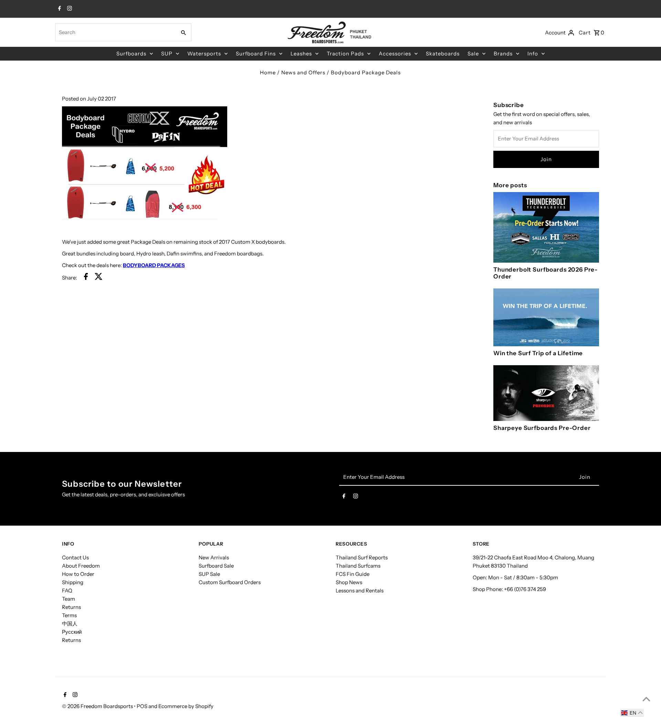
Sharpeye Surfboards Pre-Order (542, 427)
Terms (69, 615)
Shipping (72, 582)
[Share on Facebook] (86, 277)
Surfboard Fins (256, 53)
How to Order (78, 574)
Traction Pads (345, 53)
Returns (71, 607)
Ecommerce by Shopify (185, 706)
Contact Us (75, 557)
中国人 (69, 623)
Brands (503, 53)
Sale (473, 53)
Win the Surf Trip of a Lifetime (538, 353)
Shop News (349, 582)
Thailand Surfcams (358, 565)
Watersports (204, 53)
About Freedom (81, 565)
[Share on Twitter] (99, 277)
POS (142, 706)
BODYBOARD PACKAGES (154, 265)
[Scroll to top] (646, 699)
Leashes (301, 53)
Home (268, 72)
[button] (632, 713)
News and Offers (303, 72)
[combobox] (115, 32)
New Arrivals (214, 557)
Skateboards (443, 53)
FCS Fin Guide (352, 574)
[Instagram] (68, 9)
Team (68, 598)
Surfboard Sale (216, 565)
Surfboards (131, 53)
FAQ (67, 590)
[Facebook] (58, 9)
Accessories (395, 53)
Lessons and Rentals (360, 590)
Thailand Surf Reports (362, 557)
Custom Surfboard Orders (230, 582)
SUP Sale (209, 574)
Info (532, 53)
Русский (72, 632)
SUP (166, 53)
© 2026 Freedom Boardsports (98, 706)
